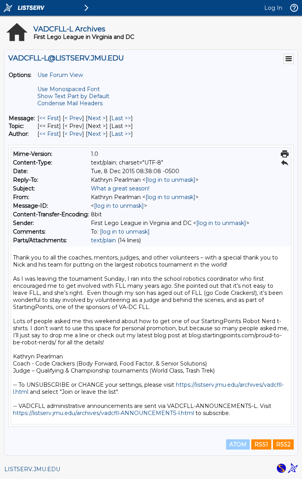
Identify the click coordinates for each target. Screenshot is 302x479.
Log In (273, 7)
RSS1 (261, 444)
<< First (49, 118)
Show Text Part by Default (73, 96)
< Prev (73, 118)
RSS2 (283, 444)
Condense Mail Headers (70, 103)
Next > (97, 118)
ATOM (238, 444)
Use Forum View (60, 75)
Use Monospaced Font (68, 89)
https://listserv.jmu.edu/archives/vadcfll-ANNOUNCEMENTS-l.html (103, 413)
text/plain (103, 240)
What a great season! (120, 188)
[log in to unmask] (170, 179)
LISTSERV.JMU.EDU (32, 469)
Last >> (121, 118)
